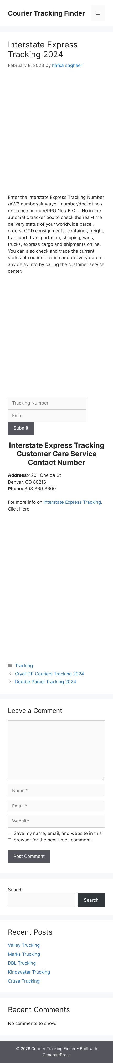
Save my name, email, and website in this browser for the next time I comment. (58, 837)
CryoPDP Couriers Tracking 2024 (49, 673)
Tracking (24, 665)
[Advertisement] (56, 135)
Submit (20, 428)
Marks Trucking (24, 954)
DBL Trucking (22, 963)
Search (15, 889)
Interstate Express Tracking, (72, 502)
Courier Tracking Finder (46, 13)
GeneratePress (57, 1054)
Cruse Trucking (23, 981)
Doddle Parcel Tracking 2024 (45, 681)
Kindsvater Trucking (29, 972)
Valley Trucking (24, 945)
